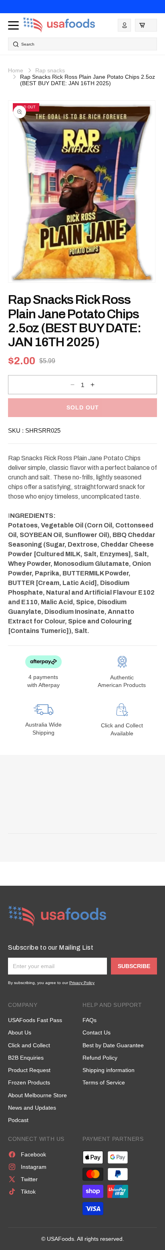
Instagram (33, 1167)
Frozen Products (29, 1082)
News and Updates (32, 1107)
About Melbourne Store (37, 1095)
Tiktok (28, 1191)
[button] (146, 25)
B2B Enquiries (26, 1057)
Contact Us (96, 1032)
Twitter (29, 1179)
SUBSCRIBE (134, 966)
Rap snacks (50, 70)
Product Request (29, 1070)
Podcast (18, 1120)
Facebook (33, 1154)
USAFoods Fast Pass (35, 1020)
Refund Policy (99, 1057)
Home (15, 70)
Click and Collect (29, 1045)
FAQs (89, 1020)
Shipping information (108, 1070)
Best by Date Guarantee (113, 1045)
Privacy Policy (82, 982)
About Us (19, 1032)
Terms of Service (103, 1082)
